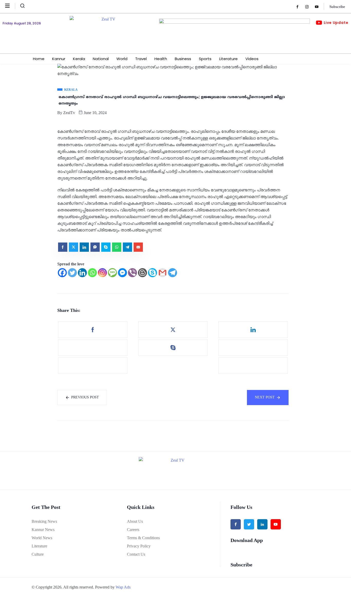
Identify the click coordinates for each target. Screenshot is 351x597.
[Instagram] (309, 6)
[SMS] (112, 272)
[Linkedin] (82, 272)
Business (183, 58)
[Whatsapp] (92, 272)
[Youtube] (319, 6)
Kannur (58, 58)
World (121, 58)
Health (160, 58)
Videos (251, 58)
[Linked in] (262, 524)
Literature (228, 58)
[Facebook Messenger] (122, 272)
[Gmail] (162, 272)
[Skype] (152, 272)
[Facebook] (300, 6)
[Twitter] (72, 272)
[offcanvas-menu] (10, 6)
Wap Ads (123, 587)
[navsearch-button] (20, 7)
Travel (141, 58)
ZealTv (69, 112)
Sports (205, 58)
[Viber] (132, 272)
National (101, 58)
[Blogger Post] (142, 272)
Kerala (79, 58)
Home (38, 58)
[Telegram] (172, 272)
